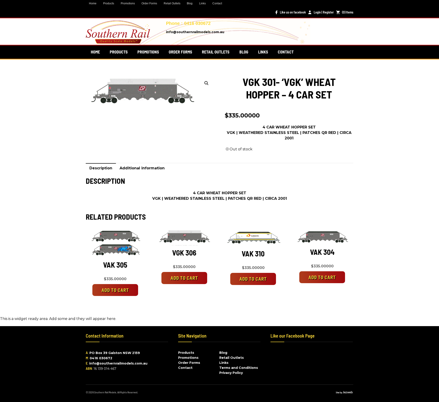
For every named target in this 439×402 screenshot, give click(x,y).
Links (202, 3)
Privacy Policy (231, 373)
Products (108, 3)
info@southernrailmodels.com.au (195, 32)
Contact (217, 3)
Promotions (128, 3)
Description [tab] (100, 168)
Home (92, 3)
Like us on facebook (293, 12)
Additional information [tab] (142, 168)
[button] (206, 83)
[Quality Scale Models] (118, 41)
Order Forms (149, 3)
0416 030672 (101, 358)
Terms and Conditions (238, 368)
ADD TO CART (115, 290)
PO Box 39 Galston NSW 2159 (114, 353)
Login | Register (324, 12)
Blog (190, 3)
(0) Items (347, 12)
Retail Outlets (172, 3)
